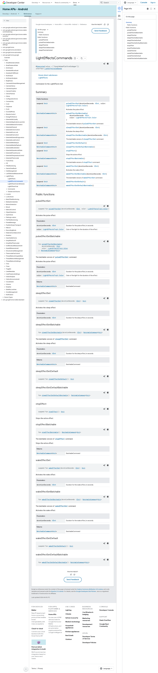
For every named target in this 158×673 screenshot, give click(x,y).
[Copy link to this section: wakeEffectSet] (52, 460)
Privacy (40, 668)
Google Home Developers (44, 24)
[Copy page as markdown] (82, 58)
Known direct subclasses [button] (47, 76)
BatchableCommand (44, 113)
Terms (33, 668)
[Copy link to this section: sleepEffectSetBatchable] (62, 325)
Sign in (153, 2)
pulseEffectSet (72, 103)
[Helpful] (104, 24)
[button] (14, 27)
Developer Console (106, 610)
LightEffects (43, 78)
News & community (62, 3)
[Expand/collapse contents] (47, 29)
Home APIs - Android (15, 9)
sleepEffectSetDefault (75, 143)
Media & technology (72, 622)
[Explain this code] (104, 63)
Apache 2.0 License (57, 591)
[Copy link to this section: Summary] (49, 92)
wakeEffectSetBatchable (76, 174)
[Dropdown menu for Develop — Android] (19, 13)
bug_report (147, 8)
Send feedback (100, 31)
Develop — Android (10, 14)
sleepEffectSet (72, 127)
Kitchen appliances (72, 632)
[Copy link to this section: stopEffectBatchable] (58, 424)
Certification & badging (87, 613)
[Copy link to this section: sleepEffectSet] (53, 293)
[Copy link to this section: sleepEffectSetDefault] (60, 371)
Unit (46, 103)
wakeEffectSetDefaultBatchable (79, 185)
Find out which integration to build (38, 648)
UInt (97, 103)
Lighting (68, 610)
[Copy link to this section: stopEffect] (48, 404)
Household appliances (69, 627)
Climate (68, 614)
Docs (75, 3)
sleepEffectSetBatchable (76, 135)
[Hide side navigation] (26, 669)
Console (143, 3)
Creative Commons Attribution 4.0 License (90, 589)
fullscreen (151, 8)
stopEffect (70, 151)
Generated (41, 66)
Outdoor (68, 639)
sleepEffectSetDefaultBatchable (79, 147)
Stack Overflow (105, 620)
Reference (28, 14)
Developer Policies (89, 642)
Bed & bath (69, 635)
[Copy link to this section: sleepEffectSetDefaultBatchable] (70, 387)
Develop (35, 3)
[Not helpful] (108, 24)
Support (38, 14)
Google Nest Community (104, 625)
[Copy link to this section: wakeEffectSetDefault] (60, 538)
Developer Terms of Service (88, 638)
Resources (46, 3)
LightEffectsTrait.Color (76, 106)
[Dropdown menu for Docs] (79, 2)
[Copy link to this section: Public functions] (56, 194)
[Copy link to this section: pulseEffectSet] (52, 201)
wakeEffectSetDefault (75, 182)
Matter (33, 610)
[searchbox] (14, 20)
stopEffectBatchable (74, 158)
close (154, 8)
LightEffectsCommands (53, 69)
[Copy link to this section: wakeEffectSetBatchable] (62, 492)
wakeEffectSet (72, 166)
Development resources (87, 625)
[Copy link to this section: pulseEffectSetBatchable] (62, 236)
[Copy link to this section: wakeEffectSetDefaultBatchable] (70, 555)
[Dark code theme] (108, 63)
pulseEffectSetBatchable (76, 113)
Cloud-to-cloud (37, 629)
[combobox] (110, 3)
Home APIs (58, 24)
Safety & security (71, 618)
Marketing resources (86, 619)
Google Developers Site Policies (86, 591)
